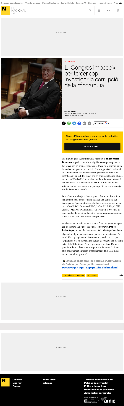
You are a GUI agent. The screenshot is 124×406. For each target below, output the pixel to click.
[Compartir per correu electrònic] (84, 123)
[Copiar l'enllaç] (89, 123)
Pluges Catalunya (50, 3)
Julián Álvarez (105, 3)
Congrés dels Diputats (73, 275)
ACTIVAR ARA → (92, 147)
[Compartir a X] (64, 123)
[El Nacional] (5, 10)
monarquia (92, 275)
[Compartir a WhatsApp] (69, 123)
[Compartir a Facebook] (79, 123)
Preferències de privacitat (99, 390)
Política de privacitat (96, 383)
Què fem (17, 383)
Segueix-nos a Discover (12, 3)
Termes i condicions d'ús (98, 380)
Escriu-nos (49, 380)
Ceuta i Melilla (67, 3)
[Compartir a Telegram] (74, 123)
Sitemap (47, 383)
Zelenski (92, 3)
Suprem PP (81, 3)
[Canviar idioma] (108, 10)
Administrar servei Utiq (97, 393)
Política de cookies (95, 386)
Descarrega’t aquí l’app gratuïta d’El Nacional (90, 267)
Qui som (17, 380)
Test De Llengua (32, 3)
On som (17, 386)
